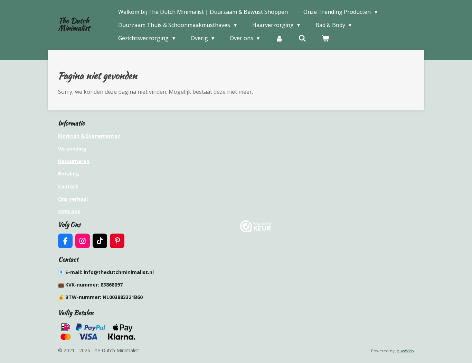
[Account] (279, 38)
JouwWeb (405, 350)
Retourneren (73, 161)
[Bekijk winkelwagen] (325, 38)
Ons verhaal (73, 199)
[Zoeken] (302, 38)
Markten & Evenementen (89, 136)
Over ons (69, 211)
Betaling (68, 173)
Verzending (72, 148)
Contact (68, 186)
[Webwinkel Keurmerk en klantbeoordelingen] (255, 230)
